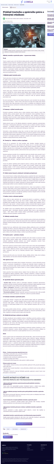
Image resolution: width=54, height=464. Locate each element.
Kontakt (28, 446)
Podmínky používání (30, 449)
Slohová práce (9, 21)
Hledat (49, 2)
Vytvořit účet (43, 448)
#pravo (8, 429)
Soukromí (28, 448)
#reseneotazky (23, 429)
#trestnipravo (15, 429)
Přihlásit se (48, 1)
